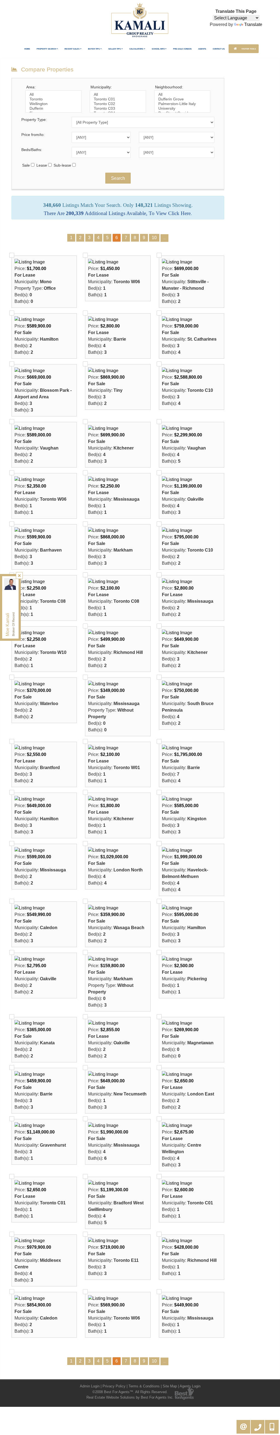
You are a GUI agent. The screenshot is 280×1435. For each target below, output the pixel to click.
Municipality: (101, 87)
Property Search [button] (47, 49)
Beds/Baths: (31, 149)
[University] (182, 108)
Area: (31, 87)
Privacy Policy (114, 1386)
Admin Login (90, 1386)
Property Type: (34, 119)
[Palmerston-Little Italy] (182, 104)
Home (27, 49)
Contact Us (219, 49)
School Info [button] (158, 49)
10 (154, 237)
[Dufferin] (53, 108)
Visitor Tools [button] (248, 49)
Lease (41, 165)
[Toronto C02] (117, 104)
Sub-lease (62, 165)
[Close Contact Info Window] (19, 575)
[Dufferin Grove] (182, 99)
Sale (26, 165)
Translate (253, 24)
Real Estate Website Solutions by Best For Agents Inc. (130, 1397)
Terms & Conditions (144, 1386)
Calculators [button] (136, 49)
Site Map (170, 1386)
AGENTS (202, 49)
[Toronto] (53, 99)
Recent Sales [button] (72, 49)
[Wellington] (53, 104)
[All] (53, 94)
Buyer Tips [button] (94, 49)
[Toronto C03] (117, 108)
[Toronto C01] (117, 99)
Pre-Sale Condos (182, 49)
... (164, 238)
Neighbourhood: (169, 87)
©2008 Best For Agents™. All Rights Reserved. (130, 1392)
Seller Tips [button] (114, 49)
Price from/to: (33, 134)
